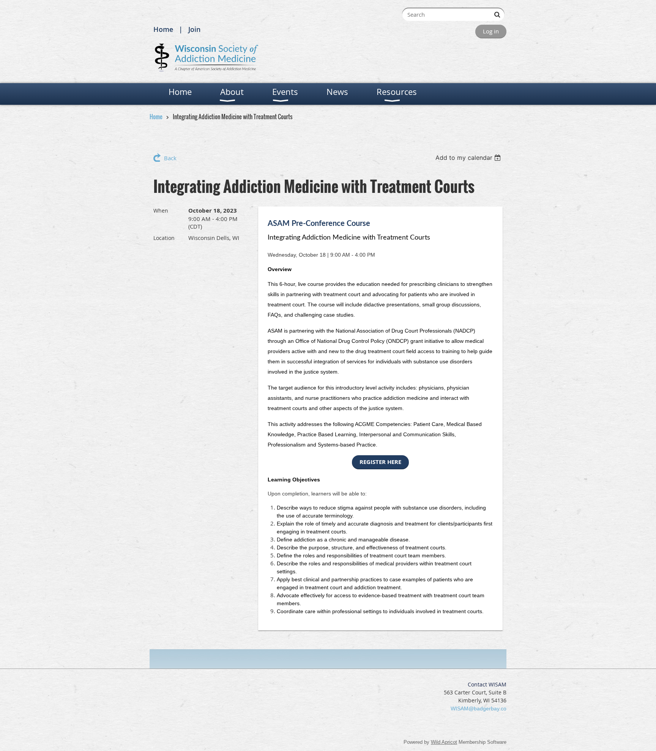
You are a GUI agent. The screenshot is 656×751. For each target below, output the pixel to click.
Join (194, 29)
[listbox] (469, 157)
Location (164, 237)
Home (163, 29)
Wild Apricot (444, 742)
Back (170, 158)
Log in (491, 31)
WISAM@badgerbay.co (478, 708)
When (160, 210)
